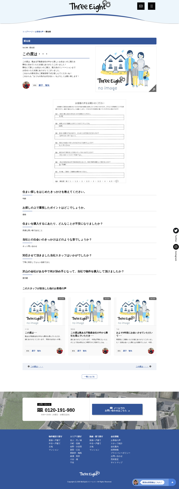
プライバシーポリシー (120, 453)
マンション (54, 450)
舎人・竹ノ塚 (76, 440)
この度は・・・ (36, 366)
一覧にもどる (89, 377)
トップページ (28, 32)
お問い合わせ (116, 456)
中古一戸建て (55, 443)
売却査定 (115, 459)
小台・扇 (74, 459)
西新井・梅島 (76, 453)
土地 (51, 447)
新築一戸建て (55, 440)
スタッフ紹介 (116, 443)
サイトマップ (116, 462)
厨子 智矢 (44, 85)
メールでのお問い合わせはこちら (116, 409)
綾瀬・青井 (75, 456)
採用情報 (115, 450)
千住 (72, 462)
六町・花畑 (75, 443)
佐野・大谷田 (76, 447)
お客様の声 (39, 32)
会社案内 (115, 447)
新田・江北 (75, 450)
